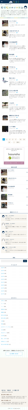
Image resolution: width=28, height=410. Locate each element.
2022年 (2, 279)
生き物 (2, 335)
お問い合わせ (14, 353)
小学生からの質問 (12, 247)
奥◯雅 (7, 223)
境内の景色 (3, 318)
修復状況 (3, 309)
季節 (2, 324)
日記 (2, 329)
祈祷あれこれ (4, 341)
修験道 (2, 312)
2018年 (2, 291)
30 (9, 142)
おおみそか (11, 231)
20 (24, 139)
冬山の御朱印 (11, 215)
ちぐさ (7, 239)
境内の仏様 (3, 315)
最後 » (18, 142)
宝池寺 (11, 408)
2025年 (2, 270)
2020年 (2, 285)
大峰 (2, 321)
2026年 (2, 267)
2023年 (2, 276)
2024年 (2, 273)
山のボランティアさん (6, 327)
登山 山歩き (4, 338)
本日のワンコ (4, 332)
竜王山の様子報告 (5, 344)
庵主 (7, 215)
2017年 (2, 294)
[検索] (25, 261)
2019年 (2, 288)
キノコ (2, 303)
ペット (2, 306)
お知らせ (3, 300)
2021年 (2, 282)
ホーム (3, 4)
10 (20, 139)
